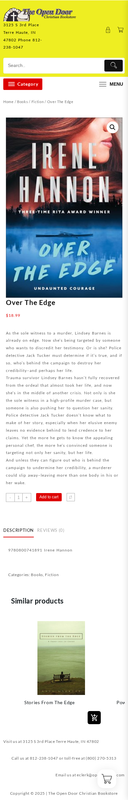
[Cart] (121, 30)
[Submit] (113, 66)
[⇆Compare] (71, 497)
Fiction (38, 101)
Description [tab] (18, 530)
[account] (108, 30)
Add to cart (48, 497)
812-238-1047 (44, 758)
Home (8, 101)
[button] (112, 127)
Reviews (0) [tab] (50, 530)
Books (22, 101)
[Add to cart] (94, 717)
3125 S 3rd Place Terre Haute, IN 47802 (61, 741)
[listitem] (61, 671)
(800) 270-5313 (101, 758)
